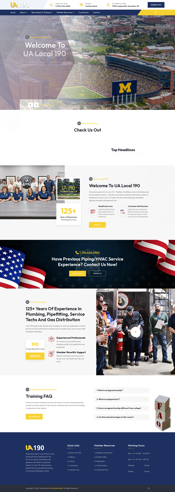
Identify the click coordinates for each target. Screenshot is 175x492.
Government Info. (102, 470)
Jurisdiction (73, 466)
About (22, 12)
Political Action (101, 466)
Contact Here (91, 6)
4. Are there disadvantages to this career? (115, 417)
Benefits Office (101, 457)
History (72, 461)
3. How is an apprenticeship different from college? (119, 408)
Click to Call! (78, 273)
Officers (72, 457)
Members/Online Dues (104, 453)
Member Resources (64, 12)
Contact (96, 12)
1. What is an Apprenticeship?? (110, 390)
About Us (97, 225)
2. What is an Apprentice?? (108, 399)
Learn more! (34, 76)
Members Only (156, 5)
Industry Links (74, 470)
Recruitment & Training (41, 12)
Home (13, 12)
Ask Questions (34, 416)
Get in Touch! (54, 76)
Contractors (84, 12)
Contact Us (97, 273)
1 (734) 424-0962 (62, 6)
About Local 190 (75, 453)
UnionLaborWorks (56, 488)
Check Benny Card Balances (35, 356)
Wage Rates (100, 461)
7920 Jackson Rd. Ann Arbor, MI (125, 6)
